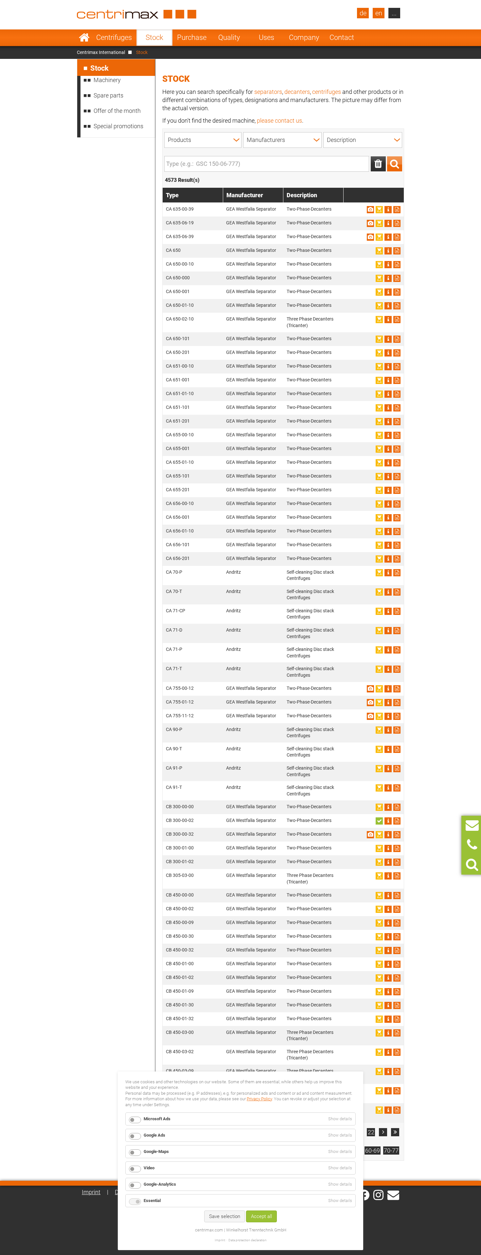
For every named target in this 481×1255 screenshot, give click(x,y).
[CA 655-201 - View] (388, 490)
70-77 (391, 1150)
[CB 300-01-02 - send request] (397, 862)
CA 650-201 (178, 352)
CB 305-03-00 (180, 875)
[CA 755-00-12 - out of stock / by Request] (379, 688)
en (378, 13)
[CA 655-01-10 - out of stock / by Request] (379, 462)
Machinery (107, 80)
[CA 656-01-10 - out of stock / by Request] (379, 531)
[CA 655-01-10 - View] (388, 462)
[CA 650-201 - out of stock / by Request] (379, 353)
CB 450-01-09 (180, 991)
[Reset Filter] (378, 163)
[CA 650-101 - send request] (397, 339)
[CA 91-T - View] (388, 788)
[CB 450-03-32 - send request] (397, 1110)
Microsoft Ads (157, 1118)
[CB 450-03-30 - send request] (397, 1090)
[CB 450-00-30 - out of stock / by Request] (379, 936)
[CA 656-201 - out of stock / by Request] (379, 559)
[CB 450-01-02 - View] (388, 978)
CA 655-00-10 (180, 434)
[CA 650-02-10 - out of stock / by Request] (379, 319)
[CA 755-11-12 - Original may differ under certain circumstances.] (370, 716)
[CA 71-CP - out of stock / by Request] (379, 611)
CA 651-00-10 (180, 366)
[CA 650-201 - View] (388, 353)
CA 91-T (174, 787)
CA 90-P (174, 729)
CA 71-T (174, 668)
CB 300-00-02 (180, 820)
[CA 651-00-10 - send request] (397, 366)
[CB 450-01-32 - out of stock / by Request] (379, 1019)
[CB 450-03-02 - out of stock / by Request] (379, 1052)
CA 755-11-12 (180, 715)
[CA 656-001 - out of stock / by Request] (379, 517)
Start (84, 37)
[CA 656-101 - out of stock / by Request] (379, 545)
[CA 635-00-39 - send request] (397, 209)
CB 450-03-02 (180, 1051)
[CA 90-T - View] (388, 749)
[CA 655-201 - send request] (397, 490)
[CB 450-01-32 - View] (388, 1019)
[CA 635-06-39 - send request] (397, 237)
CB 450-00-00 (180, 895)
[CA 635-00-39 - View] (388, 209)
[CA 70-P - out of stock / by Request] (379, 572)
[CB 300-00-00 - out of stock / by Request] (379, 807)
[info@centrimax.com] (393, 1194)
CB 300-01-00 (180, 847)
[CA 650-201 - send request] (397, 353)
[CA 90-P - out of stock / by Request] (379, 730)
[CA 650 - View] (388, 250)
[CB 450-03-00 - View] (388, 1033)
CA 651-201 (178, 421)
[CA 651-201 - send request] (397, 421)
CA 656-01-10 (180, 530)
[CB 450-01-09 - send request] (397, 991)
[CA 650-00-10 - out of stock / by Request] (379, 264)
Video (149, 1167)
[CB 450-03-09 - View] (388, 1071)
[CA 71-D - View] (388, 630)
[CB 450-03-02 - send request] (397, 1052)
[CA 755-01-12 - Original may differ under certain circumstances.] (370, 702)
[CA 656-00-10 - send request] (397, 504)
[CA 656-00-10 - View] (388, 504)
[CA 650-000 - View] (388, 278)
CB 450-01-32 (180, 1018)
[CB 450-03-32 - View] (388, 1110)
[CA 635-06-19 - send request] (397, 223)
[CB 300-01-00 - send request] (397, 848)
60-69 (372, 1150)
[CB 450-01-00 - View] (388, 964)
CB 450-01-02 (180, 977)
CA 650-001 (178, 291)
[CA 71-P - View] (388, 650)
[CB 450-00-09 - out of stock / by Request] (379, 923)
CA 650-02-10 (180, 319)
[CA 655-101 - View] (388, 476)
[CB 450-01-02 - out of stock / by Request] (379, 978)
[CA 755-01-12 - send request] (397, 702)
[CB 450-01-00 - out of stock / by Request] (379, 964)
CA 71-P (174, 649)
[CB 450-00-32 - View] (388, 950)
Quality (229, 37)
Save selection (224, 1216)
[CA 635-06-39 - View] (388, 237)
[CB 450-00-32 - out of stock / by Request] (379, 950)
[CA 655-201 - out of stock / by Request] (379, 490)
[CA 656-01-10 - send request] (397, 531)
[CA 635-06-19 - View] (388, 223)
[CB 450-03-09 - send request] (397, 1071)
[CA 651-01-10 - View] (388, 394)
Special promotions (118, 126)
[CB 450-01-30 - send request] (397, 1005)
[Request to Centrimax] (472, 825)
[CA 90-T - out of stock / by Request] (379, 749)
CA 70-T (174, 591)
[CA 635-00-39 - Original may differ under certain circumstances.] (370, 209)
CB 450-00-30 (180, 936)
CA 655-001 (178, 448)
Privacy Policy (259, 1098)
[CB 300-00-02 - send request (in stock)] (379, 821)
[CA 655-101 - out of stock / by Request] (379, 476)
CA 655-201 (178, 489)
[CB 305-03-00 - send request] (397, 876)
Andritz (233, 572)
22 (371, 1132)
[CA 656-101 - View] (388, 545)
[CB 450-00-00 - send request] (397, 895)
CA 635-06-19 (180, 222)
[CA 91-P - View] (388, 768)
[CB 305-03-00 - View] (388, 876)
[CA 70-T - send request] (397, 592)
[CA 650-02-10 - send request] (397, 319)
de (363, 13)
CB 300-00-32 (180, 834)
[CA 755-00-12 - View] (388, 688)
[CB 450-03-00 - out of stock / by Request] (379, 1033)
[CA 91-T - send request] (397, 788)
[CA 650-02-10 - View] (388, 319)
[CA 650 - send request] (397, 250)
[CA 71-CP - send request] (397, 611)
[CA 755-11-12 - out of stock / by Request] (379, 716)
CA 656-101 (178, 544)
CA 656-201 (178, 558)
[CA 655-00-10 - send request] (397, 435)
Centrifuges (114, 37)
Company (304, 37)
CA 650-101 (178, 338)
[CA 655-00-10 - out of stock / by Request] (379, 435)
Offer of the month (117, 110)
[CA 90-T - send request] (397, 749)
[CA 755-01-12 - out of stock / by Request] (379, 702)
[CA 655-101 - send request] (397, 476)
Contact (342, 37)
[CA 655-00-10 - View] (388, 435)
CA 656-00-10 (180, 503)
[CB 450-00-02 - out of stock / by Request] (379, 909)
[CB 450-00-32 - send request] (397, 950)
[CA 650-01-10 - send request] (397, 305)
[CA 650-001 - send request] (397, 292)
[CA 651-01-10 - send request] (397, 394)
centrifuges (326, 91)
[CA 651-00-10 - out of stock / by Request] (379, 366)
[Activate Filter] (394, 163)
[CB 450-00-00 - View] (388, 895)
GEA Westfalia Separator (251, 209)
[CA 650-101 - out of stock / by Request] (379, 339)
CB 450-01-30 (180, 1004)
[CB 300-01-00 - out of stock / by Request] (379, 848)
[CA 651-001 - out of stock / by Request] (379, 380)
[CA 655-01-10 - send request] (397, 462)
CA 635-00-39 (180, 209)
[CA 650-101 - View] (388, 339)
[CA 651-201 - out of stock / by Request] (379, 421)
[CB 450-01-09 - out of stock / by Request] (379, 991)
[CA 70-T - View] (388, 592)
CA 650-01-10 (180, 305)
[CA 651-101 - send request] (397, 407)
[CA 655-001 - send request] (397, 449)
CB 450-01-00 (180, 963)
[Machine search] (472, 864)
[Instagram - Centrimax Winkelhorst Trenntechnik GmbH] (378, 1194)
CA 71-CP (175, 610)
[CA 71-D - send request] (397, 630)
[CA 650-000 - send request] (397, 278)
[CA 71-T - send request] (397, 669)
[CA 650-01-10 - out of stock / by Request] (379, 305)
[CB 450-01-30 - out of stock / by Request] (379, 1005)
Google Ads (154, 1135)
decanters (297, 91)
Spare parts (108, 95)
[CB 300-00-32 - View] (388, 834)
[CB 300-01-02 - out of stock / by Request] (379, 862)
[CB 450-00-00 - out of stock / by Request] (379, 895)
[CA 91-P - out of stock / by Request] (379, 768)
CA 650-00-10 (180, 264)
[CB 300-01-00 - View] (388, 848)
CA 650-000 (178, 277)
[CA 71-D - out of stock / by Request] (379, 630)
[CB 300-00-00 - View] (388, 807)
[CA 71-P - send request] (397, 650)
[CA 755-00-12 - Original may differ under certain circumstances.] (370, 688)
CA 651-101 (178, 407)
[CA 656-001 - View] (388, 517)
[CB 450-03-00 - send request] (397, 1033)
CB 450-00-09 (180, 922)
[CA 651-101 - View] (388, 407)
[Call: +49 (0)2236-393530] (472, 845)
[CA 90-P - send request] (397, 730)
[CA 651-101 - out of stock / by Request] (379, 407)
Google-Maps (156, 1151)
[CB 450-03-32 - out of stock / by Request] (379, 1110)
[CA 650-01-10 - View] (388, 305)
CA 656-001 (178, 517)
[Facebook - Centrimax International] (364, 1195)
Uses (266, 37)
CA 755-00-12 (180, 688)
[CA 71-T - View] (388, 669)
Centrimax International (101, 52)
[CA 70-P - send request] (397, 572)
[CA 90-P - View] (388, 730)
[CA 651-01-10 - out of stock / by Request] (379, 394)
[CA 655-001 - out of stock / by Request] (379, 449)
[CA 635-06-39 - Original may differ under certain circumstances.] (370, 237)
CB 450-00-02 (180, 908)
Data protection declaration (247, 1240)
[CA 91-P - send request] (397, 768)
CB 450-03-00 (180, 1032)
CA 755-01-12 (180, 702)
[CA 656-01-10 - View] (388, 531)
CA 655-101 (178, 476)
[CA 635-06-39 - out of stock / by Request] (379, 237)
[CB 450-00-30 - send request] (397, 936)
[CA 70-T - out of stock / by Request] (379, 592)
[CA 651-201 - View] (388, 421)
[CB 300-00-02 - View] (388, 821)
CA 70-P (174, 572)
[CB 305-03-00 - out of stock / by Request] (379, 876)
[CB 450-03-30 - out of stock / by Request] (379, 1090)
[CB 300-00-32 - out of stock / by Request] (379, 834)
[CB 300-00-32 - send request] (397, 834)
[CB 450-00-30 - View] (388, 936)
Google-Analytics (160, 1184)
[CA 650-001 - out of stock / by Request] (379, 292)
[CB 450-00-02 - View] (388, 909)
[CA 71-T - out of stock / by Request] (379, 669)
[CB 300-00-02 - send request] (397, 821)
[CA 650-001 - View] (388, 292)
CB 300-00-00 (180, 806)
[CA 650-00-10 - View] (388, 264)
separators (268, 91)
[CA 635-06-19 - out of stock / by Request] (379, 223)
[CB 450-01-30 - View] (388, 1005)
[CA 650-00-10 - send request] (397, 264)
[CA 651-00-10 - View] (388, 366)
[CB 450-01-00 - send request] (397, 964)
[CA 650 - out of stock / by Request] (379, 250)
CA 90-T (174, 748)
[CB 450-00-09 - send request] (397, 923)
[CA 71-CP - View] (388, 611)
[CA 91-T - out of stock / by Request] (379, 788)
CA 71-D (174, 630)
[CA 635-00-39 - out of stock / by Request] (379, 209)
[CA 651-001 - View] (388, 380)
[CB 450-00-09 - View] (388, 923)
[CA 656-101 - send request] (397, 545)
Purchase (191, 37)
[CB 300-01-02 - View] (388, 862)
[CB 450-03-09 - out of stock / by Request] (379, 1071)
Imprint (91, 1192)
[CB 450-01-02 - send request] (397, 978)
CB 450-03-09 (180, 1070)
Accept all (261, 1216)
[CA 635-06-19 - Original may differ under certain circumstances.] (370, 223)
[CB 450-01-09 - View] (388, 991)
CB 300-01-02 (180, 861)
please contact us (279, 120)
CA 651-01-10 (180, 393)
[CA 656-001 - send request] (397, 517)
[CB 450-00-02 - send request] (397, 909)
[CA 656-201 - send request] (397, 559)
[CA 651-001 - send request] (397, 380)
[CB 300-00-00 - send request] (397, 807)
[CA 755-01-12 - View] (388, 702)
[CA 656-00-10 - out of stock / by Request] (379, 504)
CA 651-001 (178, 379)
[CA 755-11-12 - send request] (397, 716)
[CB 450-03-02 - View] (388, 1052)
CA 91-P (174, 768)
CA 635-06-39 (180, 236)
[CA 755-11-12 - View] (388, 716)
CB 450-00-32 (180, 949)
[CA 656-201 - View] (388, 559)
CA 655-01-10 (180, 462)
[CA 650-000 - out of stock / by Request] (379, 278)
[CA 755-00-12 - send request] (397, 688)
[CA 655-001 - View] (388, 449)
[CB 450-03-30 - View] (388, 1090)
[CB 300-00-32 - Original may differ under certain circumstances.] (370, 834)
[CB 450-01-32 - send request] (397, 1019)
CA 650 (173, 250)
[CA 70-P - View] (388, 572)
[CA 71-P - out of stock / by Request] (379, 650)
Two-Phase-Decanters (309, 209)
